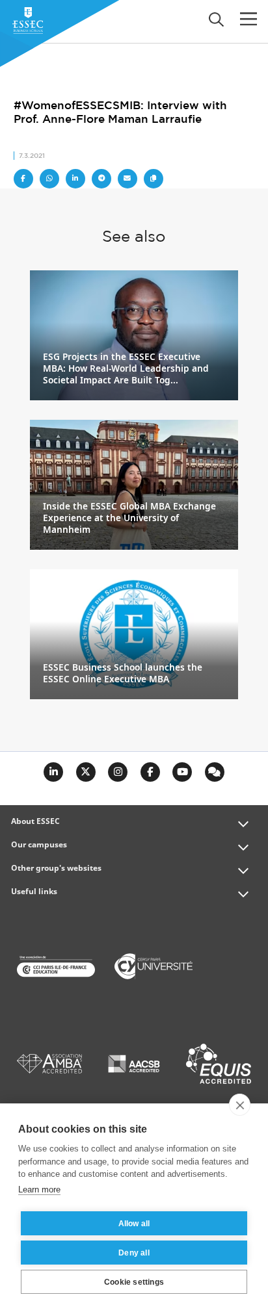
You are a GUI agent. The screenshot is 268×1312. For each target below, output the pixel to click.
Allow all (134, 1223)
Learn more (39, 1189)
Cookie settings (134, 1282)
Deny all (134, 1252)
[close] (239, 1105)
